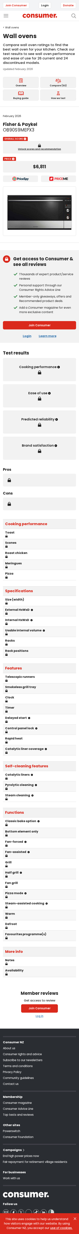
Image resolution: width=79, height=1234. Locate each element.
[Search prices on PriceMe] (58, 178)
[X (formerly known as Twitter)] (21, 1212)
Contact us (11, 1084)
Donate (68, 5)
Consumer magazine (17, 1103)
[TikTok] (36, 1212)
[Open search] (74, 16)
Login (45, 5)
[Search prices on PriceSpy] (20, 178)
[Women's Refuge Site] (51, 1212)
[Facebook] (13, 1212)
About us (9, 1048)
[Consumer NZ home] (40, 16)
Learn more (47, 336)
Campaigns (12, 1150)
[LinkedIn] (44, 1212)
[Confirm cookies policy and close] (75, 1219)
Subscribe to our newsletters (22, 1060)
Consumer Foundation (18, 1137)
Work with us (11, 1178)
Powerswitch (11, 1131)
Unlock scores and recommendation (39, 149)
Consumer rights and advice (22, 1054)
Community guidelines (18, 1078)
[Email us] (6, 1212)
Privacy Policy (12, 1072)
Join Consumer (16, 5)
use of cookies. (61, 1228)
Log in (39, 1016)
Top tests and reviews (18, 1115)
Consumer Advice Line (18, 1109)
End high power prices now (21, 1156)
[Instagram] (29, 1212)
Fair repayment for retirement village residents (35, 1162)
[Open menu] (6, 16)
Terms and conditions (18, 1066)
